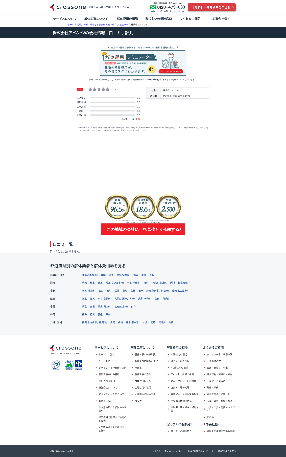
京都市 (106, 298)
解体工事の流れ (143, 374)
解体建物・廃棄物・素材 (219, 374)
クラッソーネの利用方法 (219, 354)
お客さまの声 (106, 401)
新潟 (84, 290)
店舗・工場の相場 (180, 387)
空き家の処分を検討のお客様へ (112, 409)
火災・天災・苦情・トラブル (221, 409)
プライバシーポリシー (174, 451)
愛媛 (100, 314)
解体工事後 (212, 387)
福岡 (84, 322)
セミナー (139, 401)
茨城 (84, 283)
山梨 (124, 290)
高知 (108, 314)
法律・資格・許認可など (219, 401)
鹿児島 (162, 322)
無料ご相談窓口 (107, 381)
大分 (145, 322)
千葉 (129, 283)
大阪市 (123, 298)
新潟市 (91, 290)
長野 (132, 290)
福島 (151, 275)
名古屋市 (182, 290)
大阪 (117, 298)
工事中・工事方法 (216, 381)
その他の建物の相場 (181, 401)
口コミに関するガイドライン (201, 451)
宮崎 (153, 322)
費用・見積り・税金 (217, 368)
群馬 (100, 283)
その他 (210, 417)
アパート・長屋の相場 (182, 374)
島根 (92, 306)
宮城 (119, 275)
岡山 (100, 306)
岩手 (111, 275)
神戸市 (146, 298)
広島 (117, 306)
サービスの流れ (107, 354)
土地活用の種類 (143, 387)
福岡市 (102, 322)
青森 (103, 275)
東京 (146, 283)
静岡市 (155, 290)
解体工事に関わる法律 (146, 361)
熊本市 (135, 322)
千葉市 (136, 283)
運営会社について (108, 387)
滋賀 (92, 298)
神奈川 (155, 283)
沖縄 (171, 322)
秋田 (135, 275)
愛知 (174, 290)
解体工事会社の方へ (227, 451)
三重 (84, 298)
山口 (133, 306)
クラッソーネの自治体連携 (112, 368)
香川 (92, 314)
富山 (101, 290)
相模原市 (182, 283)
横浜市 (162, 283)
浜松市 (164, 290)
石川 (109, 290)
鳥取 (84, 306)
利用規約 (157, 451)
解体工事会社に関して (218, 394)
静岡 (148, 290)
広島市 (123, 306)
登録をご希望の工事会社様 (221, 431)
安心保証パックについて (111, 394)
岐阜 (140, 290)
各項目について (129, 119)
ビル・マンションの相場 (183, 381)
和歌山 (166, 298)
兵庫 (140, 298)
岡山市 (106, 306)
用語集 (138, 368)
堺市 (131, 298)
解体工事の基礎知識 (145, 354)
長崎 (120, 322)
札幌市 (93, 275)
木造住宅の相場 (179, 354)
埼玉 (108, 283)
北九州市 (92, 322)
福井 (117, 290)
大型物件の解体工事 (145, 394)
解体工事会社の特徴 (109, 374)
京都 (100, 298)
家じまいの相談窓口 (181, 431)
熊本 (128, 322)
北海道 (85, 275)
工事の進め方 (214, 361)
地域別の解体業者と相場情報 (185, 409)
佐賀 (112, 322)
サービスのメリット (109, 361)
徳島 (84, 314)
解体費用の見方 (143, 381)
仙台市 (125, 275)
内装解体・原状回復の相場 (185, 394)
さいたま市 (117, 283)
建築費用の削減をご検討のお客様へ (112, 419)
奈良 (157, 298)
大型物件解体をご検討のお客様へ (112, 429)
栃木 (92, 283)
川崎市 (172, 283)
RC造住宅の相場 (179, 368)
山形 (143, 275)
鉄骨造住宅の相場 (180, 361)
